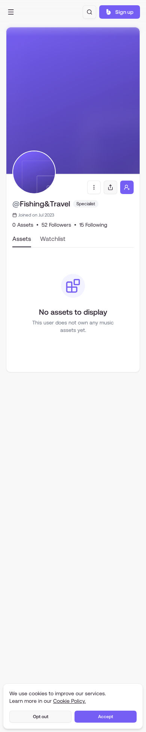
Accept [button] (105, 716)
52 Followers (56, 225)
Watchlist (53, 238)
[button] (11, 12)
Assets (21, 238)
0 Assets (22, 225)
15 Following (93, 225)
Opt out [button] (40, 716)
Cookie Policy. (69, 701)
